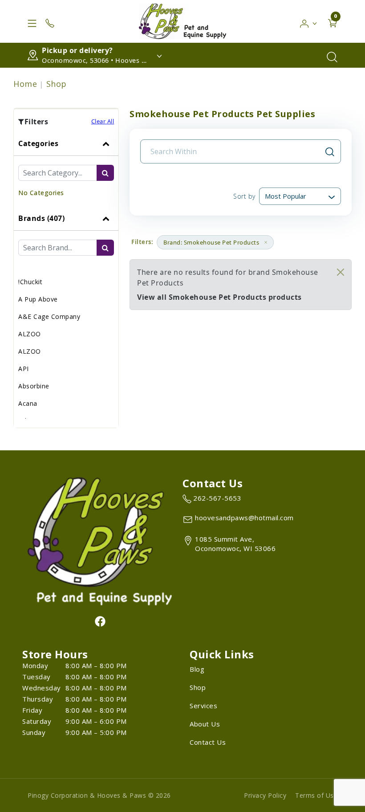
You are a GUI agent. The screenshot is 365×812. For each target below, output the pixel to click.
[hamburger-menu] (32, 21)
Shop (56, 83)
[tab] (66, 168)
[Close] (340, 272)
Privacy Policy (265, 795)
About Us (205, 723)
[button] (309, 21)
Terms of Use (316, 795)
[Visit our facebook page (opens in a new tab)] (99, 621)
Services (203, 705)
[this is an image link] (100, 540)
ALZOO (29, 334)
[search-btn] (105, 173)
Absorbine (33, 386)
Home (25, 83)
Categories (38, 143)
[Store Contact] (49, 21)
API (23, 368)
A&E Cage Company (49, 316)
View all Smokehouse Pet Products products (219, 297)
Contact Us (208, 742)
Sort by (244, 196)
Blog (197, 669)
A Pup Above (38, 299)
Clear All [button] (102, 121)
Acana (27, 403)
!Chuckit (30, 281)
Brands (41, 218)
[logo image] (182, 21)
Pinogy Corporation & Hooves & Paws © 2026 (99, 795)
